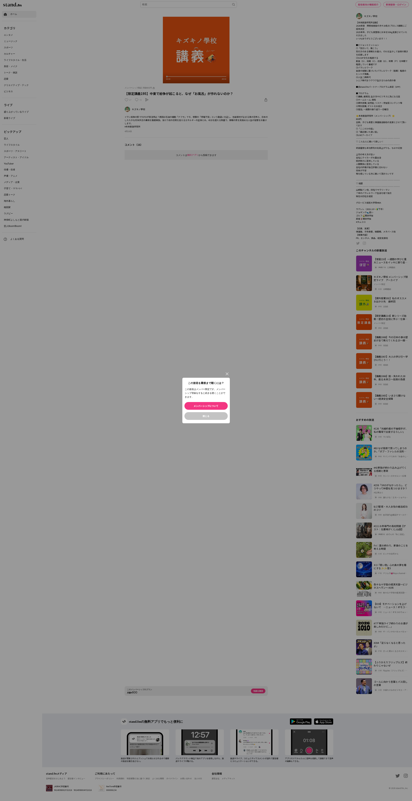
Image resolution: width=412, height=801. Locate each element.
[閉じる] (227, 373)
